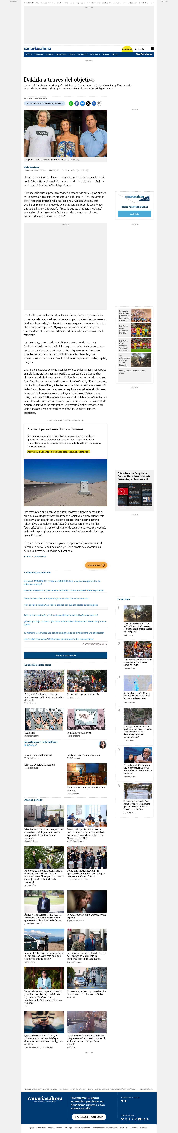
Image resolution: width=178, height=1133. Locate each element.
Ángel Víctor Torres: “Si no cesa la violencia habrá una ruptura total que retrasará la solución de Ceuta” (43, 917)
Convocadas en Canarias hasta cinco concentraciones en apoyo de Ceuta (138, 662)
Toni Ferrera (128, 635)
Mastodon (143, 1128)
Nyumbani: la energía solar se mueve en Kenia (86, 789)
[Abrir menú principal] (152, 48)
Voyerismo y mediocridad (38, 755)
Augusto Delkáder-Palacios (77, 879)
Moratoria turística (45, 3)
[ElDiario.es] (144, 54)
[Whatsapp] (71, 103)
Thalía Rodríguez (31, 167)
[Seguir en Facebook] (129, 1119)
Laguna (84, 1089)
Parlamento (95, 54)
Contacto (134, 1128)
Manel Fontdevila (73, 736)
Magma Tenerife (80, 3)
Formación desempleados (106, 3)
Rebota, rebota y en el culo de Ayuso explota (86, 916)
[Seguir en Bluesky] (122, 1119)
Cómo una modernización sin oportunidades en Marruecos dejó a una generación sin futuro (86, 873)
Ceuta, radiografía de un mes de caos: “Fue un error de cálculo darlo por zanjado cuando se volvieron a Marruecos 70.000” (86, 834)
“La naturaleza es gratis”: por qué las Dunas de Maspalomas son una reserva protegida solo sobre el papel (124, 360)
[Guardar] (99, 103)
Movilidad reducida (69, 3)
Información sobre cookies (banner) (105, 1128)
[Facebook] (76, 103)
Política (29, 54)
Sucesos (105, 54)
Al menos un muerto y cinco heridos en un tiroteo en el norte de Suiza (86, 993)
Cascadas (66, 1089)
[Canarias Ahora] (45, 1098)
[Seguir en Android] (122, 1101)
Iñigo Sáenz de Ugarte (75, 921)
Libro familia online (132, 1089)
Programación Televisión (146, 1089)
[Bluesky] (82, 103)
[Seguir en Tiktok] (144, 1119)
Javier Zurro (71, 1047)
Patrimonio (82, 54)
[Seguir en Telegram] (132, 1119)
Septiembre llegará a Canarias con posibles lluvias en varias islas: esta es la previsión (137, 696)
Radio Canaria (118, 3)
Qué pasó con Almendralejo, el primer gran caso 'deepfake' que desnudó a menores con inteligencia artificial (43, 1040)
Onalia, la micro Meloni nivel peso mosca (132, 371)
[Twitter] (88, 103)
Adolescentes (106, 1089)
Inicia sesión (139, 49)
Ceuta (136, 3)
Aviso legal (68, 1128)
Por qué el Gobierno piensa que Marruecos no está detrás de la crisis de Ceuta (43, 697)
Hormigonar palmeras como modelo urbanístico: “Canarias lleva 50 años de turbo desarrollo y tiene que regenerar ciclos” (138, 731)
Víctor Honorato (30, 703)
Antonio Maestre (73, 697)
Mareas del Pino (128, 3)
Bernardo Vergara (31, 736)
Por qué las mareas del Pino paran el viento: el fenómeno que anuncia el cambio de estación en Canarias (137, 805)
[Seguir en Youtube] (140, 1119)
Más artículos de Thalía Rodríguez (41, 742)
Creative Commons (55, 1128)
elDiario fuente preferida (118, 1089)
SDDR (60, 1089)
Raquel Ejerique (47, 1047)
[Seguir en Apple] (125, 1101)
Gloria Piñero (29, 962)
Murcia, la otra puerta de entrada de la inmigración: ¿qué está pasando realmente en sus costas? (44, 955)
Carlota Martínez (130, 813)
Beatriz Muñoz (30, 885)
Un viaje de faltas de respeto (39, 764)
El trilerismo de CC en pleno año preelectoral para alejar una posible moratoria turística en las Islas (138, 769)
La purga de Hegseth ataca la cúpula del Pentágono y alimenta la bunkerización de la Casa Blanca (86, 955)
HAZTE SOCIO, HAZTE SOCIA (89, 1117)
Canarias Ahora (40, 556)
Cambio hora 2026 (43, 1089)
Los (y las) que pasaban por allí (83, 755)
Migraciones (61, 54)
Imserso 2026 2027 (75, 1089)
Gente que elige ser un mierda (83, 694)
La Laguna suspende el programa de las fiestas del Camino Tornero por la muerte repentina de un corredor (124, 316)
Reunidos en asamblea (79, 732)
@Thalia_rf (31, 745)
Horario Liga (97, 1089)
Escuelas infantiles (57, 3)
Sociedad (49, 54)
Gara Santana (129, 741)
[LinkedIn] (94, 103)
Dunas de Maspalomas (145, 3)
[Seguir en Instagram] (136, 1119)
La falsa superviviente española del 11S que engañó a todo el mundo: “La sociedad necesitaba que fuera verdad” (86, 1040)
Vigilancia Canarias (92, 3)
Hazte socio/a (127, 49)
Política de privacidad (82, 1128)
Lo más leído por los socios (37, 665)
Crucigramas (53, 1089)
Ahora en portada (33, 800)
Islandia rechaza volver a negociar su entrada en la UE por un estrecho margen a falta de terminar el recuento (44, 834)
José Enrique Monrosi (75, 841)
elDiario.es (71, 997)
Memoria (90, 1089)
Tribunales (39, 54)
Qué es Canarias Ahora (38, 1128)
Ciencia (72, 54)
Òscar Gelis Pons (30, 841)
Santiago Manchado (32, 1047)
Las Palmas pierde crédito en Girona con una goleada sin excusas (124, 345)
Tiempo (115, 54)
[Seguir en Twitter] (126, 1119)
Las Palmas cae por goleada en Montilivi (123, 329)
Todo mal (29, 732)
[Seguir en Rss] (147, 1119)
